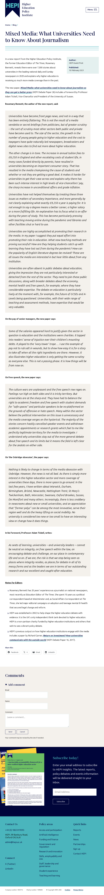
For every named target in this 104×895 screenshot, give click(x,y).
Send (10, 732)
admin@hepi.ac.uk (13, 842)
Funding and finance (48, 839)
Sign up (76, 849)
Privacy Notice (78, 890)
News (76, 839)
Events (76, 834)
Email (7, 690)
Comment (9, 712)
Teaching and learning (49, 875)
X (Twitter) (10, 864)
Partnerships (79, 844)
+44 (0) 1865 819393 (14, 830)
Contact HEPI (79, 853)
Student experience (48, 871)
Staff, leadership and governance (48, 864)
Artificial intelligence (49, 834)
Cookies (67, 890)
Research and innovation (50, 851)
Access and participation (50, 830)
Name (7, 701)
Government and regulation (47, 845)
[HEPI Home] (24, 8)
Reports (77, 830)
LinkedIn (9, 868)
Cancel (22, 732)
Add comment (16, 684)
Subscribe (61, 801)
